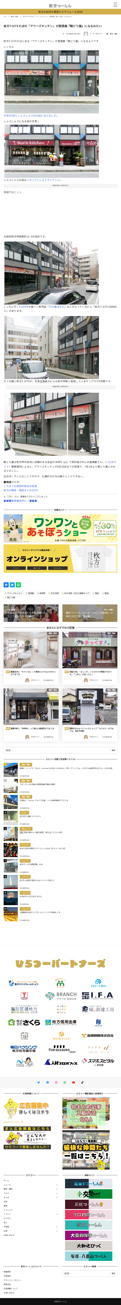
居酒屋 (31, 593)
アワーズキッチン (15, 593)
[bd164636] (52, 150)
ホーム (6, 1180)
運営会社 (7, 1284)
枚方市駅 (55, 593)
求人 (5, 1222)
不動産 (6, 1226)
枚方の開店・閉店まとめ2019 (21, 490)
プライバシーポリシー (12, 1280)
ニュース (7, 1184)
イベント (7, 1214)
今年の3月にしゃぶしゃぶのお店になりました (30, 115)
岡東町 (42, 593)
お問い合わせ (9, 1235)
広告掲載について (11, 1288)
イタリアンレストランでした (43, 180)
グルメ (6, 1193)
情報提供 (7, 1271)
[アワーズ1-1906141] (52, 80)
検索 (113, 750)
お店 (5, 1201)
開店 (106, 593)
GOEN (24, 306)
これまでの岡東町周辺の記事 (20, 486)
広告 (5, 1231)
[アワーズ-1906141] (52, 346)
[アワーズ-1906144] (52, 423)
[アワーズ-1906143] (52, 272)
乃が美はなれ (56, 306)
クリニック (8, 1210)
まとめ (6, 1197)
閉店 (97, 593)
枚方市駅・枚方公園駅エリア (77, 593)
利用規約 (7, 1276)
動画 (5, 1205)
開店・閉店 (113, 34)
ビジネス (7, 1218)
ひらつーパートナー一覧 (13, 1121)
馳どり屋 (11, 597)
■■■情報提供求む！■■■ (20, 500)
